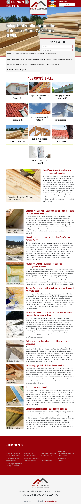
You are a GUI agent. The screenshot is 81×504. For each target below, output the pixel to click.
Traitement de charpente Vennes (30, 454)
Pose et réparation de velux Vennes (13, 460)
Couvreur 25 (10, 54)
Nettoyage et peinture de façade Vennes (14, 465)
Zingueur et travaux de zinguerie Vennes (48, 454)
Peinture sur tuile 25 (53, 64)
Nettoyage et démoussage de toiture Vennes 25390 (66, 453)
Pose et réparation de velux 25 (15, 59)
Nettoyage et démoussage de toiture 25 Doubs (38, 59)
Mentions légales (50, 501)
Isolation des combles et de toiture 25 (18, 64)
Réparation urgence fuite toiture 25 (26, 54)
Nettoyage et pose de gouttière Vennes (31, 460)
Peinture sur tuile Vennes (63, 460)
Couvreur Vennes (46, 461)
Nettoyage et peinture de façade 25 (16, 70)
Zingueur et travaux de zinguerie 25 (62, 59)
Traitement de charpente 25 (38, 64)
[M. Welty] (40, 482)
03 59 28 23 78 (17, 2)
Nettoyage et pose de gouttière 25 (47, 54)
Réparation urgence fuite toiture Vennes (13, 454)
